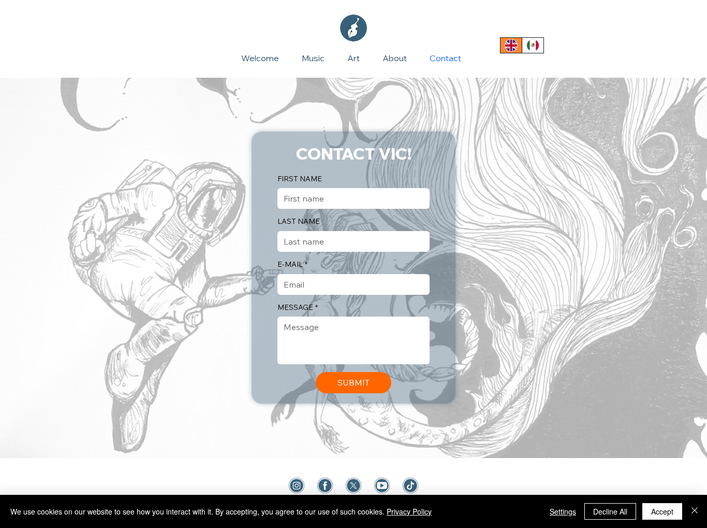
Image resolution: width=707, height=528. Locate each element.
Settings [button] (563, 511)
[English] (511, 45)
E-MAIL (292, 264)
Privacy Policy (409, 511)
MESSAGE (297, 307)
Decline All (610, 511)
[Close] (694, 511)
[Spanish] (532, 45)
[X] (353, 485)
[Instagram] (296, 485)
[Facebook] (325, 485)
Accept (662, 511)
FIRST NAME (299, 178)
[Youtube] (382, 485)
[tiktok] (410, 485)
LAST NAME (298, 221)
